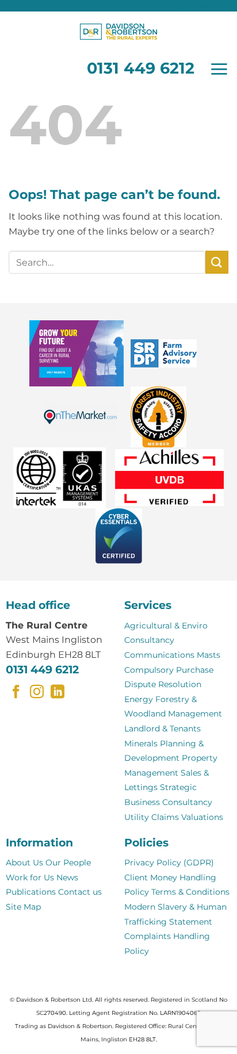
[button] (218, 69)
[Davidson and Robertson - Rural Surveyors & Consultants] (118, 32)
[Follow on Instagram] (37, 692)
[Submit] (216, 262)
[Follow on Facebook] (16, 692)
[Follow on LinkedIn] (57, 692)
